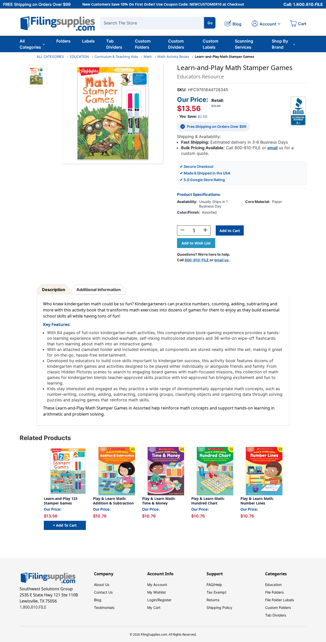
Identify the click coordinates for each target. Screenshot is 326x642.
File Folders (274, 592)
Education (273, 584)
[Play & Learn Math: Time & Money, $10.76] (163, 471)
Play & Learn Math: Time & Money (158, 500)
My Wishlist (156, 592)
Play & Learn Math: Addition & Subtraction (113, 500)
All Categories (30, 44)
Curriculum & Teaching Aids (116, 56)
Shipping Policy (219, 607)
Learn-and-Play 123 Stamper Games (60, 500)
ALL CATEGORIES (50, 56)
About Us (101, 584)
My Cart (153, 607)
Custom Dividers (176, 44)
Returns (213, 600)
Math (148, 56)
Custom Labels (210, 44)
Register (164, 600)
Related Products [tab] (45, 438)
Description (53, 289)
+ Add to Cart (65, 525)
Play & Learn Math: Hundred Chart (208, 500)
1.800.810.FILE (33, 607)
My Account (157, 584)
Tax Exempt (216, 592)
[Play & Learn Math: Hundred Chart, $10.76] (212, 471)
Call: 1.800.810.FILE (303, 4)
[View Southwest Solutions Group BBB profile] (298, 111)
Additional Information (98, 289)
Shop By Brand (280, 44)
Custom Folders (143, 44)
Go (210, 23)
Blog (97, 600)
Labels (88, 41)
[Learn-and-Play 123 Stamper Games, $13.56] (65, 471)
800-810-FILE (197, 260)
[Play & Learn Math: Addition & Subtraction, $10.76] (114, 471)
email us (221, 260)
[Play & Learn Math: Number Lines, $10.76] (261, 471)
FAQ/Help (214, 584)
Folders (63, 41)
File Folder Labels (279, 600)
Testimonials (104, 607)
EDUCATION (79, 56)
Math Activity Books (173, 56)
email (272, 147)
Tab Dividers (114, 44)
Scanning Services (244, 44)
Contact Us (103, 592)
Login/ (152, 600)
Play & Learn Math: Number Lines (257, 500)
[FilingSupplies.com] (58, 23)
